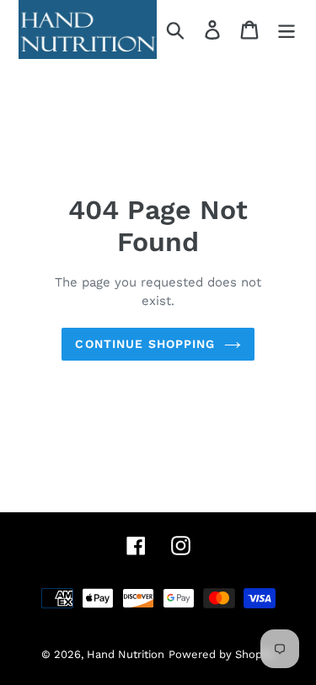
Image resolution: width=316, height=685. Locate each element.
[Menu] (286, 30)
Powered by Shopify (222, 654)
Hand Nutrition (125, 654)
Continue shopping (145, 344)
